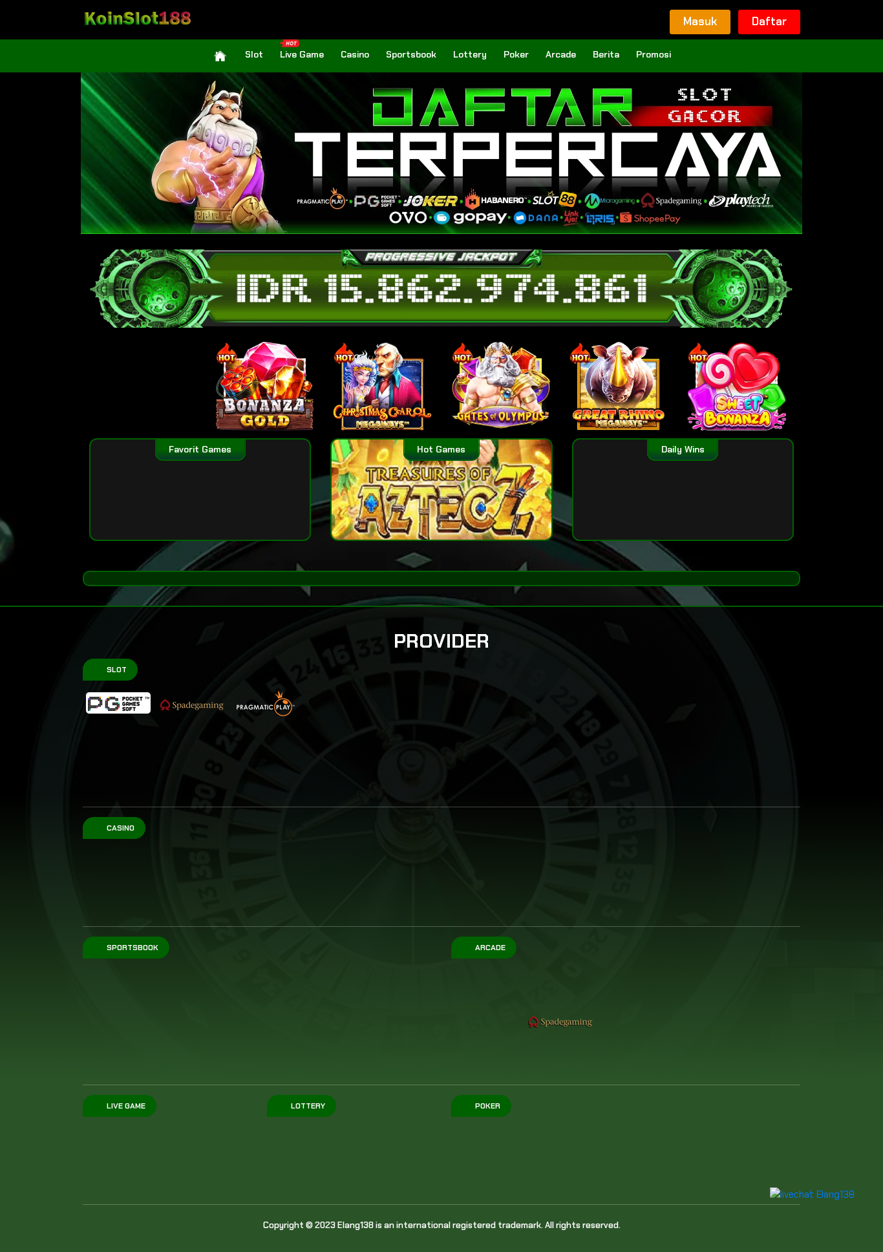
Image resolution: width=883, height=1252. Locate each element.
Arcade (561, 54)
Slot (254, 54)
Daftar (769, 21)
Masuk (700, 21)
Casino (355, 54)
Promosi (653, 54)
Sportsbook (411, 54)
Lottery (470, 54)
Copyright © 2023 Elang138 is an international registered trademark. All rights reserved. (442, 1225)
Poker (516, 54)
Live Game (302, 54)
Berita (606, 54)
